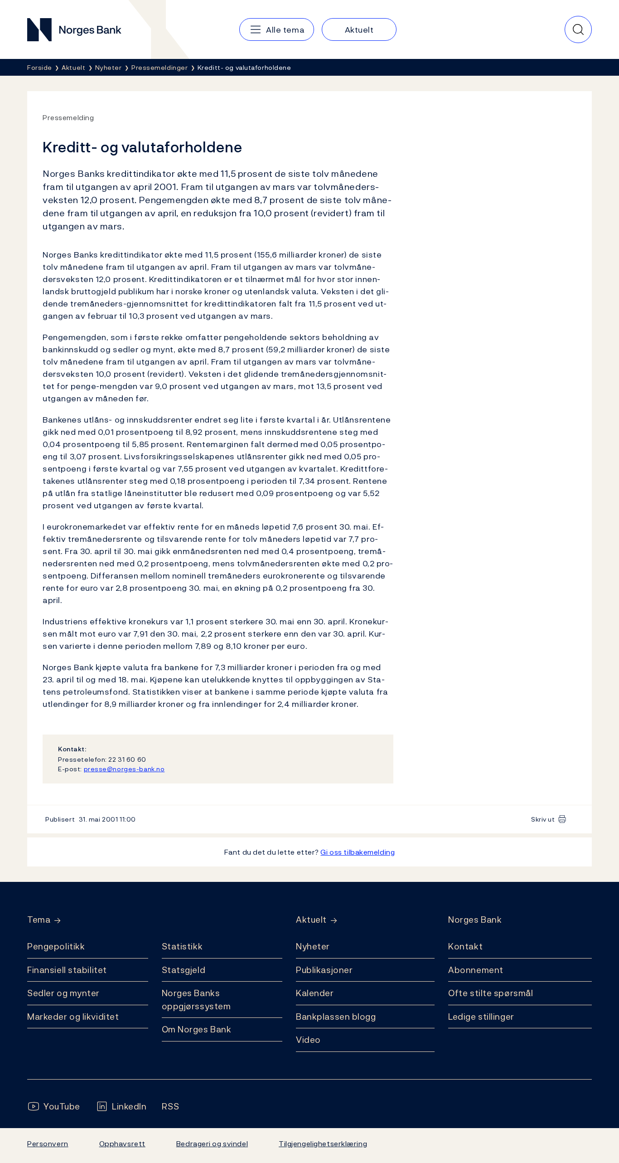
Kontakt (465, 946)
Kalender (315, 993)
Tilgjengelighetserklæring (323, 1143)
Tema (38, 920)
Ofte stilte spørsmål (490, 993)
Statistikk (182, 946)
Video (308, 1039)
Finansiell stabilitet (67, 969)
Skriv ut (543, 819)
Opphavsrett (122, 1143)
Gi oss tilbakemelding (357, 852)
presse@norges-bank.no (124, 769)
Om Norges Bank (197, 1029)
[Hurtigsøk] (578, 29)
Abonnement (475, 969)
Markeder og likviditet (73, 1016)
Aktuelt (311, 920)
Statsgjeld (184, 969)
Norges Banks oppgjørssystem (196, 999)
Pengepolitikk (56, 946)
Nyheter (313, 946)
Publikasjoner (324, 969)
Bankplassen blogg (336, 1016)
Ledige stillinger (481, 1016)
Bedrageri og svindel (212, 1143)
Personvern (47, 1143)
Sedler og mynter (63, 993)
